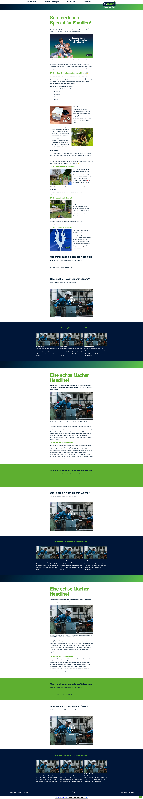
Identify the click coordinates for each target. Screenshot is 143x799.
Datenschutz (124, 792)
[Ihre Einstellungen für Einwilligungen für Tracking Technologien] (7, 798)
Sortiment (31, 2)
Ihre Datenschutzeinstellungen (76, 797)
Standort (71, 2)
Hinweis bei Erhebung (61, 797)
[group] (47, 345)
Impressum (131, 792)
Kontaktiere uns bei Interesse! (58, 186)
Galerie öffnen (71, 307)
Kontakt (87, 2)
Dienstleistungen (52, 2)
